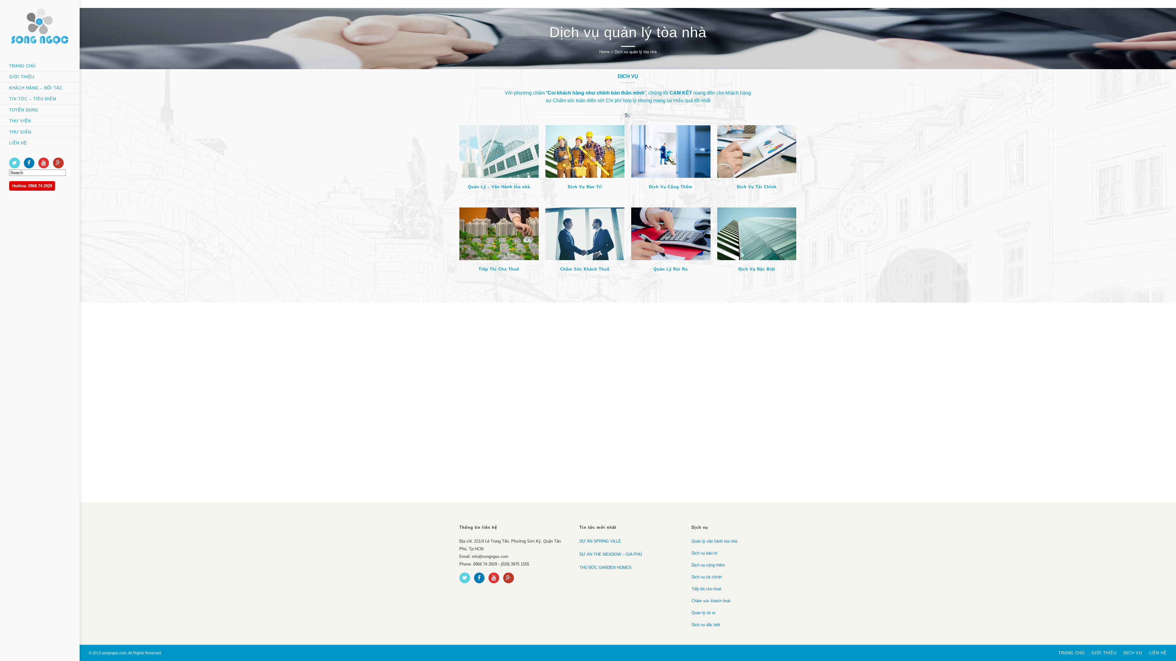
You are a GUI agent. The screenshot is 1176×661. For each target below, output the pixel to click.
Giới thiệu (1104, 653)
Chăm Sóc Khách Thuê (584, 269)
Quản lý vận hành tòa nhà (714, 541)
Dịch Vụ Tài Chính (757, 187)
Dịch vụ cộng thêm (708, 565)
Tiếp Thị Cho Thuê (499, 269)
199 (511, 150)
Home (604, 52)
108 (597, 232)
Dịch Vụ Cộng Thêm (670, 187)
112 (769, 232)
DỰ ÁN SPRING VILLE (600, 541)
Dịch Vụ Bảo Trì (585, 187)
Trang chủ (1071, 653)
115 (683, 232)
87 (597, 150)
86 (769, 150)
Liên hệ (1158, 653)
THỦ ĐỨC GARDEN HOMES (605, 567)
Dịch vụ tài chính (707, 577)
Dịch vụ (1133, 653)
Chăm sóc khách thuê (711, 601)
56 (511, 232)
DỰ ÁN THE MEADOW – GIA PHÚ (610, 554)
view (481, 150)
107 (683, 150)
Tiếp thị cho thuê (706, 589)
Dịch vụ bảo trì (705, 553)
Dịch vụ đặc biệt (706, 624)
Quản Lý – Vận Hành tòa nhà (499, 187)
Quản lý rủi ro (703, 613)
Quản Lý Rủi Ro (671, 269)
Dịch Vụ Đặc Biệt (756, 269)
